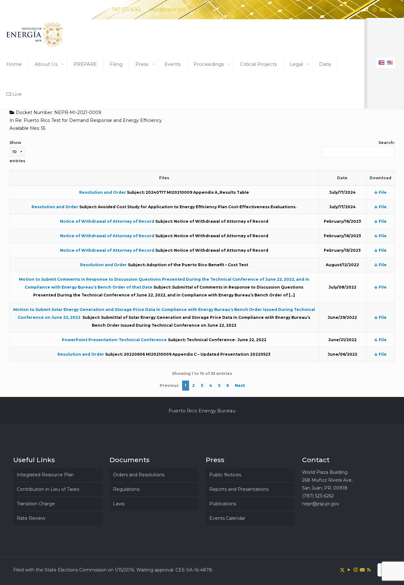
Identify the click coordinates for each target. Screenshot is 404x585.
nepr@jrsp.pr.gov (167, 9)
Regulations (126, 489)
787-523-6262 (126, 9)
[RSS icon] (390, 10)
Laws (118, 504)
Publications (222, 504)
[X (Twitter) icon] (358, 10)
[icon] (382, 10)
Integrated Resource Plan (45, 475)
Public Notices (225, 475)
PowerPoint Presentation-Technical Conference (114, 339)
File (382, 192)
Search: (386, 142)
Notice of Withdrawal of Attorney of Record (107, 221)
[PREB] (35, 34)
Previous (169, 385)
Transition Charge (36, 504)
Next (240, 385)
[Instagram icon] (374, 10)
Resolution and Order (102, 192)
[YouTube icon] (366, 10)
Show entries (17, 151)
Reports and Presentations (239, 489)
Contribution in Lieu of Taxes (48, 489)
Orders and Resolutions (138, 475)
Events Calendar (227, 518)
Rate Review (31, 518)
